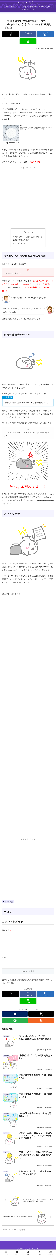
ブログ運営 (9, 901)
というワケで (20, 243)
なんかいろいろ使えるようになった (28, 237)
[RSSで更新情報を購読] (41, 1020)
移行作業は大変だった (23, 240)
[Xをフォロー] (41, 1014)
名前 (4, 957)
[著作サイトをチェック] (15, 1014)
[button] (50, 680)
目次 (25, 232)
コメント (6, 930)
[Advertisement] (28, 197)
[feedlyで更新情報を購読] (15, 1020)
